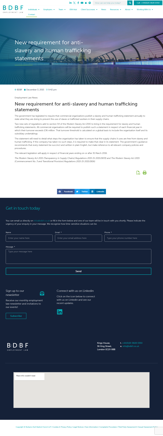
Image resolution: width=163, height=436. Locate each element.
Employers (47, 9)
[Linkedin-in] (70, 3)
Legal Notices (78, 427)
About (127, 9)
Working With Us (144, 9)
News (103, 9)
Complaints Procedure (108, 427)
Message (10, 247)
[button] (66, 191)
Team (61, 9)
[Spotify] (90, 3)
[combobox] (110, 2)
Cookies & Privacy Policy (62, 427)
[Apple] (86, 3)
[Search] (129, 2)
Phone (107, 232)
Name (8, 232)
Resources (114, 9)
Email (57, 232)
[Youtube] (82, 3)
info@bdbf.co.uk (42, 220)
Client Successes (88, 9)
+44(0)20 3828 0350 (132, 343)
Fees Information (91, 427)
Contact (31, 14)
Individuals (32, 9)
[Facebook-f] (78, 3)
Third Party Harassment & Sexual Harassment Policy (138, 427)
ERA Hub (73, 9)
